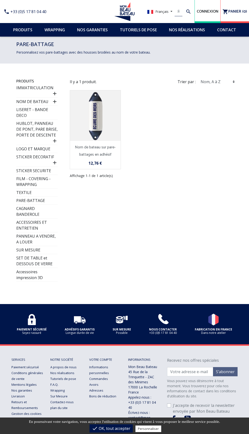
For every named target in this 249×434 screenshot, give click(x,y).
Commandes (98, 379)
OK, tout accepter (111, 428)
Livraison (18, 396)
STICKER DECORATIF (35, 157)
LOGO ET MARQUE (33, 149)
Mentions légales (24, 384)
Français (161, 11)
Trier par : (187, 81)
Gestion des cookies (26, 413)
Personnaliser (148, 428)
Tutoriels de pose (63, 379)
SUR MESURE (28, 250)
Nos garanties (21, 390)
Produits (25, 81)
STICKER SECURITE (33, 170)
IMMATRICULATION (34, 87)
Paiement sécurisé (25, 367)
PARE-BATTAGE (30, 200)
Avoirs (93, 384)
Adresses (96, 390)
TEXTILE (24, 192)
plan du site (59, 408)
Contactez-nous (62, 402)
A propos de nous (63, 367)
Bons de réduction (102, 396)
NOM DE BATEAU (32, 101)
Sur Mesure (59, 396)
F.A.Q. (54, 384)
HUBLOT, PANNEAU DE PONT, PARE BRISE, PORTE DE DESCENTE (37, 129)
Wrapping (57, 390)
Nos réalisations (62, 373)
